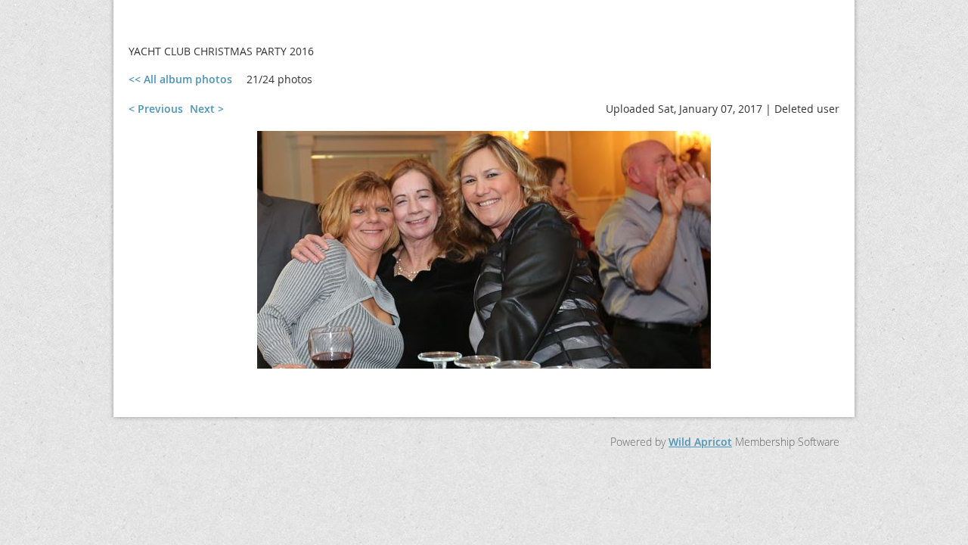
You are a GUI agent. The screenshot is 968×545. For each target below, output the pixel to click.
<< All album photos (180, 79)
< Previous (156, 108)
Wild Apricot (700, 441)
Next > (207, 108)
